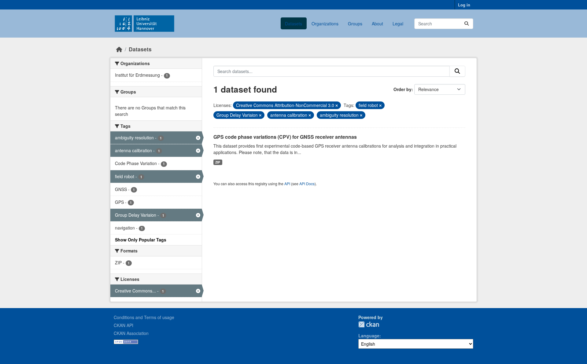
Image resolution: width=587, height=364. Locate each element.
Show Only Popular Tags (140, 240)
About (377, 23)
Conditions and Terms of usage (144, 317)
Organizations (325, 23)
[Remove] (336, 105)
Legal (398, 23)
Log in (464, 5)
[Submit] (466, 23)
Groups (355, 23)
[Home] (119, 49)
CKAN (368, 324)
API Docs (307, 183)
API (287, 183)
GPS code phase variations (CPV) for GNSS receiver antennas (285, 136)
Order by (402, 89)
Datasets (293, 23)
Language (368, 336)
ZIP (217, 162)
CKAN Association (131, 333)
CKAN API (123, 325)
